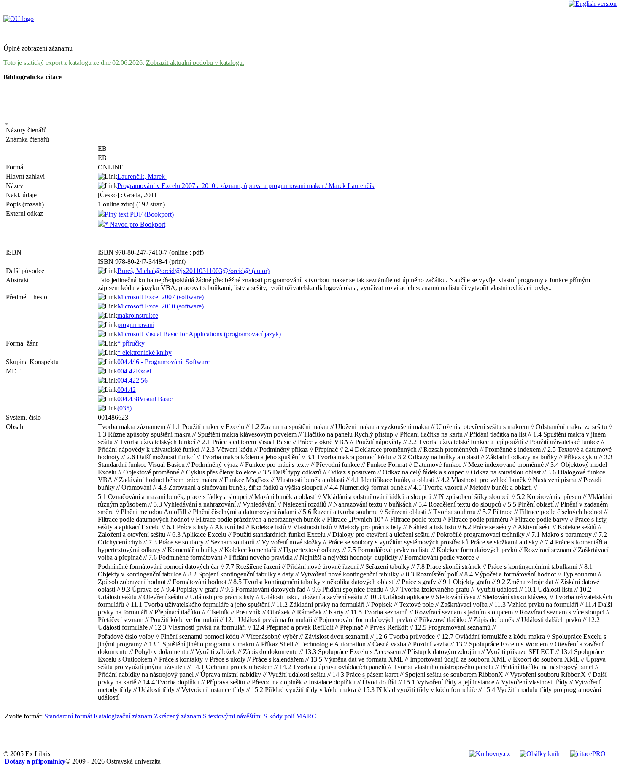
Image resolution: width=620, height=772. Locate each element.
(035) (124, 408)
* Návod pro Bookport (135, 224)
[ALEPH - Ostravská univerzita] (18, 18)
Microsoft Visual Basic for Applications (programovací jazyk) (199, 334)
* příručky (131, 343)
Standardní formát (68, 716)
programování (135, 324)
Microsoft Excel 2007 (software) (160, 296)
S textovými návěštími (232, 716)
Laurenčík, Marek (142, 176)
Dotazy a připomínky (35, 761)
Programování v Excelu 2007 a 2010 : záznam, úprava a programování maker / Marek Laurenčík (246, 185)
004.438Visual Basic (145, 398)
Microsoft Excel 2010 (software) (160, 306)
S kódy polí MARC (290, 716)
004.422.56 (132, 380)
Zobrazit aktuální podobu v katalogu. (195, 62)
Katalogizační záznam (123, 716)
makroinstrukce (137, 315)
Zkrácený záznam (177, 716)
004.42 (126, 389)
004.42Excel (134, 371)
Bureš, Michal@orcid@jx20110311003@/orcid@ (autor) (193, 270)
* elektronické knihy (144, 352)
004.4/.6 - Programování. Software (163, 361)
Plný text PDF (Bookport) (139, 214)
